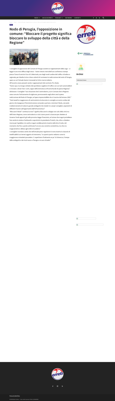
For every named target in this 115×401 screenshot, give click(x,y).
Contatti (77, 18)
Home (11, 22)
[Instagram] (96, 17)
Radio (36, 18)
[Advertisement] (41, 146)
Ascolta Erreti (47, 18)
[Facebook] (93, 17)
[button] (103, 18)
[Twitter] (99, 17)
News (15, 22)
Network (68, 18)
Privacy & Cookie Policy (15, 395)
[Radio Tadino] (57, 8)
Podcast (58, 18)
